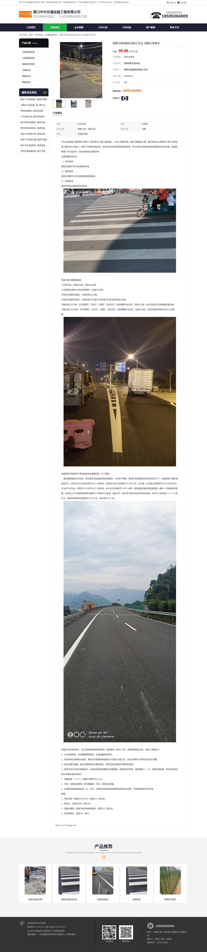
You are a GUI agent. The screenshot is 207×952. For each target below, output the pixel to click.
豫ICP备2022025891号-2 (56, 927)
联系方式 (174, 27)
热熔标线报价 (35, 899)
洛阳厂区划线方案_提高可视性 (33, 140)
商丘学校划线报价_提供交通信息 (33, 122)
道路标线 (26, 76)
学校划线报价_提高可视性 (31, 111)
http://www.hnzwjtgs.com (66, 825)
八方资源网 (43, 934)
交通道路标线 (51, 35)
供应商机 (54, 27)
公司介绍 (102, 27)
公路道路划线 (28, 58)
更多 (45, 93)
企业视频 (78, 27)
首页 (31, 35)
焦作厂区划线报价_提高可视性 (33, 99)
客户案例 (150, 27)
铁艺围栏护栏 (137, 899)
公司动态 (126, 27)
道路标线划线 (28, 64)
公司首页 (30, 27)
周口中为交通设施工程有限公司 (40, 931)
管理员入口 (62, 934)
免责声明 (52, 934)
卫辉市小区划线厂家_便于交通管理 (33, 105)
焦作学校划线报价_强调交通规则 (33, 128)
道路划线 (26, 82)
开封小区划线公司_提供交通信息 (33, 134)
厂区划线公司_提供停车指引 (32, 117)
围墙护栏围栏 (103, 899)
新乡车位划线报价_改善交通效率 (33, 145)
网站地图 (71, 934)
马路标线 (26, 70)
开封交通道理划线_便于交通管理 (33, 151)
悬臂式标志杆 (170, 899)
